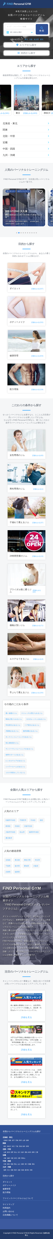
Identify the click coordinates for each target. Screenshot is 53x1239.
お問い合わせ (8, 1211)
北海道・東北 (10, 123)
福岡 (5, 1170)
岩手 (13, 1140)
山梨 (5, 1152)
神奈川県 (27, 860)
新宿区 (8, 826)
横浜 (41, 39)
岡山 (15, 1164)
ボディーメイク (9, 1185)
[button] (16, 232)
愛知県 (26, 866)
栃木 (24, 1146)
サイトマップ (8, 1204)
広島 (5, 1164)
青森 (9, 1140)
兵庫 (19, 1158)
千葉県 (8, 866)
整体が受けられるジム (14, 719)
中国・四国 (9, 149)
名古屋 (36, 39)
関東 (5, 130)
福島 (27, 1140)
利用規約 (6, 1208)
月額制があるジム (12, 731)
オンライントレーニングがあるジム (19, 737)
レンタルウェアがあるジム (15, 761)
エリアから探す (28, 45)
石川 (19, 1152)
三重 (36, 1152)
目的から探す (28, 53)
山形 (24, 1140)
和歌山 (23, 1158)
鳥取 (8, 1164)
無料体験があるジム (30, 731)
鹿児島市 (9, 838)
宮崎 (12, 1170)
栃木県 (17, 866)
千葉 (16, 1146)
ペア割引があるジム (32, 725)
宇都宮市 (23, 820)
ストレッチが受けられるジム (32, 713)
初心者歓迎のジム (12, 743)
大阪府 (35, 866)
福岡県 (17, 872)
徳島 (22, 1164)
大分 (8, 1170)
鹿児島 (27, 1170)
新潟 (8, 1152)
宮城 (16, 1140)
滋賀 (8, 1158)
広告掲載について (10, 1215)
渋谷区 (17, 826)
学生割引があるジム (13, 725)
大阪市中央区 (10, 832)
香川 (26, 1164)
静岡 (33, 1152)
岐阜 (29, 1152)
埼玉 (13, 1146)
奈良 (15, 1158)
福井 (22, 1152)
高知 (33, 1164)
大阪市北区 (28, 826)
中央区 (33, 820)
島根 (12, 1164)
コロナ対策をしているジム (15, 773)
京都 (12, 1158)
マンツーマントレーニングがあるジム (19, 749)
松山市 (22, 832)
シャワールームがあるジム (15, 767)
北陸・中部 (9, 136)
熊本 (15, 1170)
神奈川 (9, 1146)
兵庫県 (8, 872)
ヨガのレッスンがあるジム (36, 719)
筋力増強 (6, 1192)
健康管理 (6, 1189)
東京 (26, 39)
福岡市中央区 (34, 832)
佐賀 (19, 1170)
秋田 (20, 1140)
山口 (19, 1164)
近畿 (5, 142)
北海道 (8, 860)
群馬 (27, 1146)
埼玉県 (37, 860)
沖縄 (31, 1170)
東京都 (17, 860)
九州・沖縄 (9, 155)
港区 (41, 820)
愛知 (26, 1152)
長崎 (22, 1170)
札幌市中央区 (10, 820)
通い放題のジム (11, 713)
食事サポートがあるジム (15, 755)
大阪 (30, 39)
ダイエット (7, 1182)
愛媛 (29, 1164)
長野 (12, 1152)
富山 (15, 1152)
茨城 (20, 1146)
